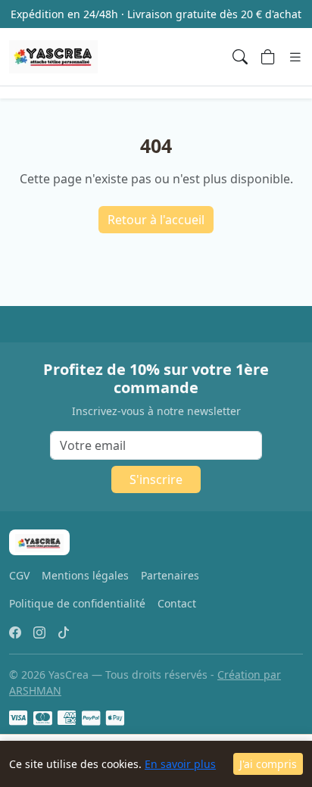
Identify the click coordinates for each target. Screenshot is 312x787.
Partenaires (170, 575)
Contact (177, 603)
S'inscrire (156, 479)
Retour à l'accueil (156, 219)
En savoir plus (180, 764)
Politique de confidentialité (77, 603)
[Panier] (268, 56)
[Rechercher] (240, 57)
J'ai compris (268, 764)
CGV (19, 575)
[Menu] (295, 56)
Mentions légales (85, 575)
